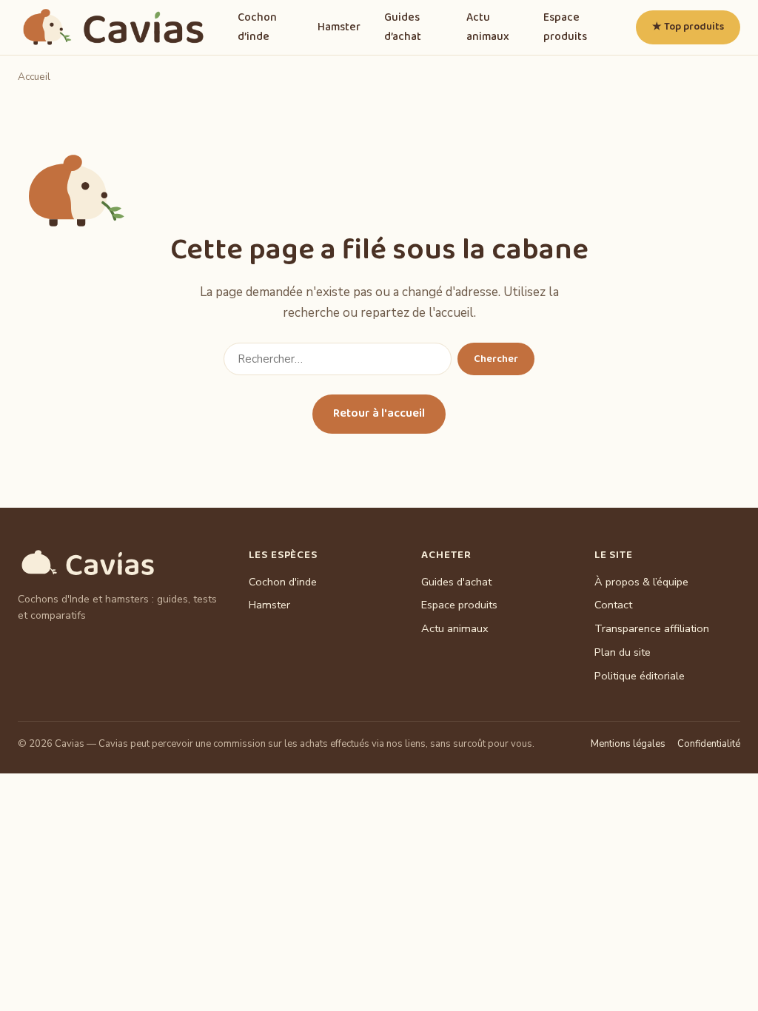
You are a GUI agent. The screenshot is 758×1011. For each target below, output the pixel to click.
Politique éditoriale (639, 675)
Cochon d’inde (257, 27)
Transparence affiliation (651, 628)
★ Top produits (688, 27)
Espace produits (565, 27)
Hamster (339, 27)
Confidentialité (708, 743)
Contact (613, 604)
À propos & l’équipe (641, 581)
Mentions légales (628, 743)
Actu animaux (487, 27)
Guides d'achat (456, 581)
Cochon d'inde (283, 581)
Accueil (34, 77)
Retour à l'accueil (379, 413)
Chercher (496, 359)
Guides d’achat (402, 27)
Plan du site (622, 652)
